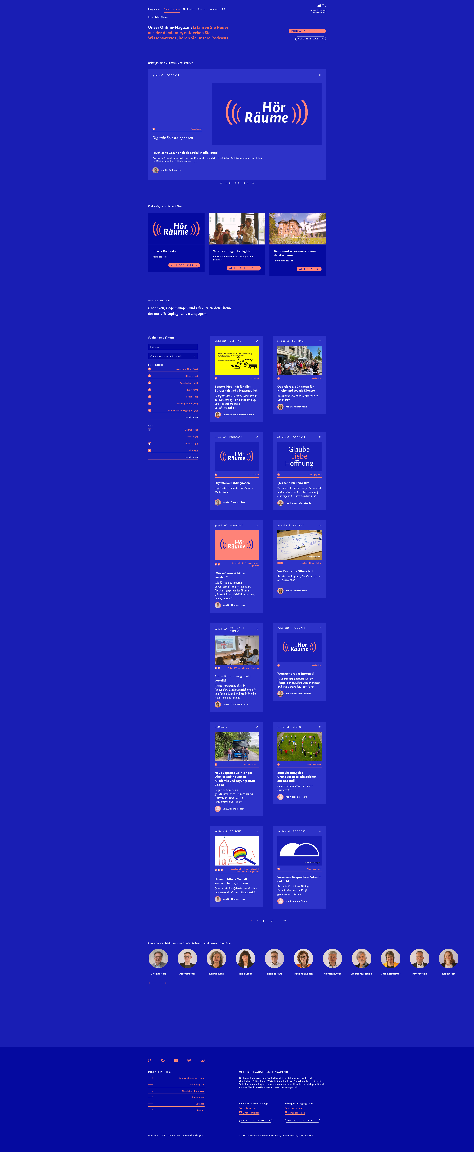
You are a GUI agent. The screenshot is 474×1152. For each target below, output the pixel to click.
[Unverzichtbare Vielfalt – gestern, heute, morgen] (257, 835)
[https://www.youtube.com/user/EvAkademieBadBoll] (202, 1060)
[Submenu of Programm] (160, 9)
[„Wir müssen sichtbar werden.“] (257, 529)
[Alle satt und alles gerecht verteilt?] (257, 633)
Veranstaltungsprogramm (192, 1078)
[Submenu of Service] (206, 9)
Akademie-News (251, 768)
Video (234, 634)
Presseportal (198, 1097)
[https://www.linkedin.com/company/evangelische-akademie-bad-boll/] (176, 1060)
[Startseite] (318, 5)
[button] (229, 9)
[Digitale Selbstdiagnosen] (257, 441)
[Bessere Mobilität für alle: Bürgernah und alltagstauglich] (257, 345)
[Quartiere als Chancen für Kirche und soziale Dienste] (320, 345)
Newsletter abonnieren (193, 1090)
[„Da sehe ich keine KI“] (320, 75)
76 (272, 924)
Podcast (173, 75)
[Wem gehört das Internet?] (320, 631)
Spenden (200, 1103)
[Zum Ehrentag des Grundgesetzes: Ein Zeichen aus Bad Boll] (320, 731)
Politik (231, 672)
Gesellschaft (253, 382)
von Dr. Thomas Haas (234, 609)
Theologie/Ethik (195, 128)
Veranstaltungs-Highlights (252, 568)
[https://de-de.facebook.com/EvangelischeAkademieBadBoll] (163, 1060)
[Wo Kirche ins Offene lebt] (320, 529)
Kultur (319, 566)
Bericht (236, 631)
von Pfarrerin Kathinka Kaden (238, 418)
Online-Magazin (197, 1084)
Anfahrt (201, 1110)
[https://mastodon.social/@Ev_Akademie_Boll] (189, 1060)
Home (150, 17)
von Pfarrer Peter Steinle (173, 174)
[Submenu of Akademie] (194, 9)
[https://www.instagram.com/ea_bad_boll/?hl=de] (149, 1060)
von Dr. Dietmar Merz (234, 506)
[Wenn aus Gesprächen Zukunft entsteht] (320, 835)
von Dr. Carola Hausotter (236, 708)
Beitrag (236, 344)
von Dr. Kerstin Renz (296, 410)
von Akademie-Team (233, 812)
